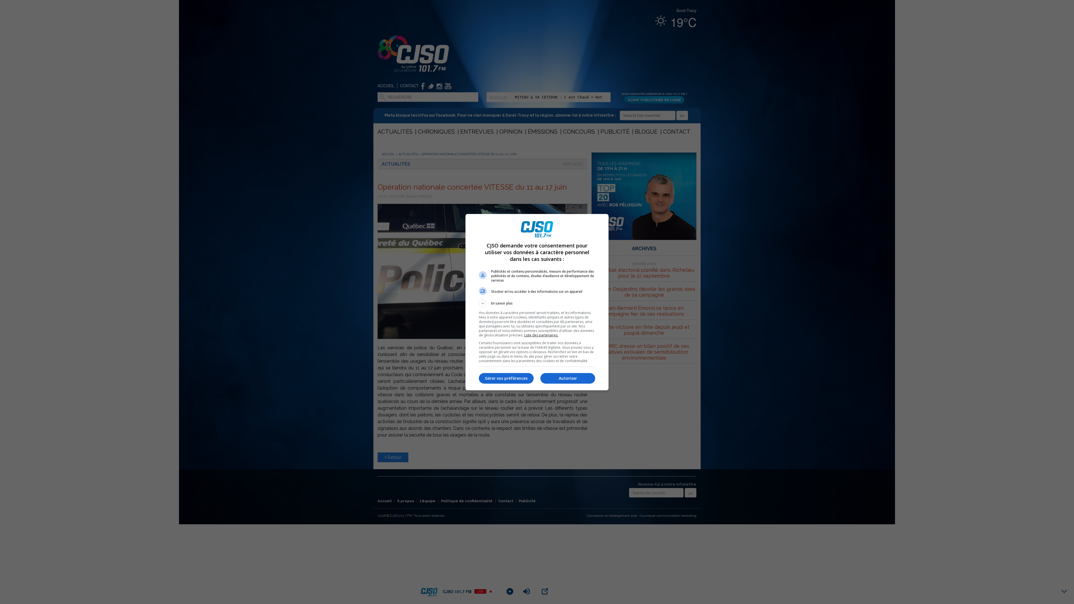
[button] (537, 303)
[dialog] (537, 302)
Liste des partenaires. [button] (541, 335)
